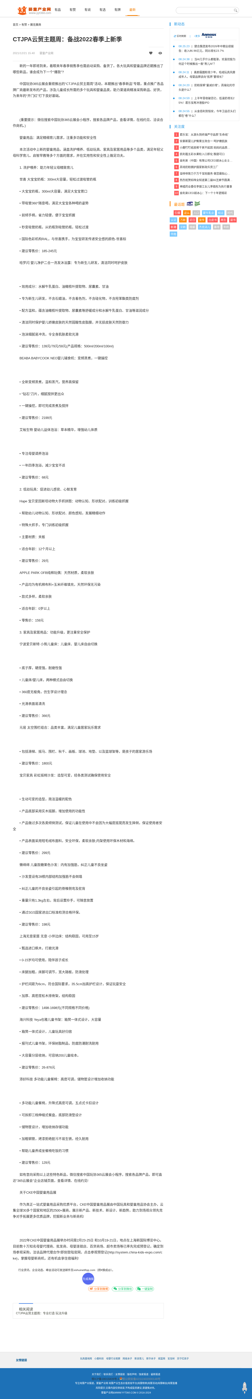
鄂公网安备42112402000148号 (141, 1379)
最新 (132, 9)
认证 (173, 219)
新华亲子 (151, 1358)
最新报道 (155, 1374)
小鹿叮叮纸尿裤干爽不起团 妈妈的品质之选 (204, 147)
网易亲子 (127, 1358)
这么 (187, 212)
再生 (223, 219)
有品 (58, 9)
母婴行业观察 (113, 1358)
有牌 (117, 9)
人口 (196, 212)
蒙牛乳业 (208, 212)
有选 (102, 9)
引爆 (177, 212)
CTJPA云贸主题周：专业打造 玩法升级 (41, 1313)
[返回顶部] (244, 1388)
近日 (192, 219)
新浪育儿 (139, 1358)
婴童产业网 (46, 53)
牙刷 (183, 227)
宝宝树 (171, 1358)
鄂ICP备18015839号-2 (106, 1379)
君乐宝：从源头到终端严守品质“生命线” (202, 134)
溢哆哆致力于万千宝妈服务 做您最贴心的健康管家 (204, 173)
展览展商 (35, 24)
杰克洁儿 (204, 227)
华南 (173, 234)
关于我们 (96, 1374)
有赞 (72, 9)
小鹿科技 (99, 1358)
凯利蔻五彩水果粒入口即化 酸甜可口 (200, 154)
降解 (192, 227)
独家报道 (143, 1374)
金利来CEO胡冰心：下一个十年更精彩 (201, 193)
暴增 (217, 227)
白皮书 (212, 219)
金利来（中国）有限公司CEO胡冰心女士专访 (204, 160)
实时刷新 (181, 36)
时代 (230, 212)
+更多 (197, 36)
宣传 (202, 219)
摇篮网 (161, 1358)
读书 (233, 219)
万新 (183, 219)
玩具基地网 (86, 1358)
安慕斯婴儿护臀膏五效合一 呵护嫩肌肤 (201, 141)
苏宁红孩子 (183, 1358)
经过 (220, 212)
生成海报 (88, 1278)
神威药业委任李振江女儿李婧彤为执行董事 (204, 186)
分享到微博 (100, 1288)
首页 (15, 24)
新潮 (173, 227)
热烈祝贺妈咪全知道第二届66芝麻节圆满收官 (204, 180)
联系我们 (108, 1374)
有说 (87, 9)
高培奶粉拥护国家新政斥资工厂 (197, 167)
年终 (226, 227)
